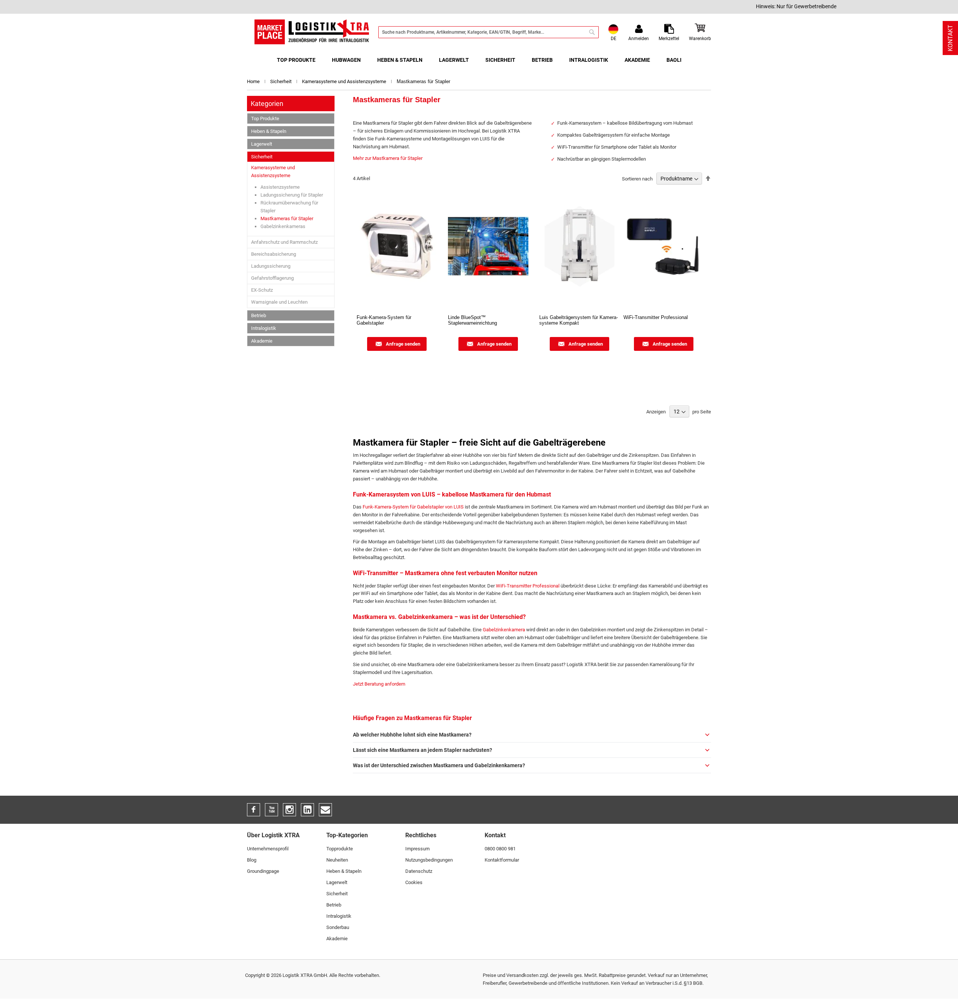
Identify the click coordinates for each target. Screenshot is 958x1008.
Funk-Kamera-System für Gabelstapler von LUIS (413, 507)
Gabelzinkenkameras (282, 226)
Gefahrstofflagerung (272, 278)
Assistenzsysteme (280, 187)
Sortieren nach (637, 179)
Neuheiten (337, 860)
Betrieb (258, 315)
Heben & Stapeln (268, 131)
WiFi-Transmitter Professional (527, 586)
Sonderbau (337, 927)
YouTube (271, 809)
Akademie (261, 341)
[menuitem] (296, 60)
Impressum (417, 848)
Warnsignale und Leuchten (279, 302)
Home (254, 81)
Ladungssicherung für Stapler (291, 195)
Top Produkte (265, 118)
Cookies (413, 882)
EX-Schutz (262, 290)
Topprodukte (339, 848)
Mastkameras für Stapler (286, 218)
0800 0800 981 (500, 848)
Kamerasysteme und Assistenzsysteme (344, 81)
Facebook (253, 809)
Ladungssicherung (270, 266)
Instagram (289, 809)
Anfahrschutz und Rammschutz (284, 242)
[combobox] (488, 32)
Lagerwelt (261, 144)
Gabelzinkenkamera (504, 629)
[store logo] (311, 32)
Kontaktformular (502, 860)
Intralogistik (263, 328)
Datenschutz (418, 871)
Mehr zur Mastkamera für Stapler (387, 158)
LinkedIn (307, 809)
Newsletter (325, 809)
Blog (251, 860)
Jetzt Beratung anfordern (379, 684)
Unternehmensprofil (268, 848)
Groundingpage (263, 871)
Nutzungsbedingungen (429, 860)
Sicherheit (281, 81)
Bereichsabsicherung (273, 254)
